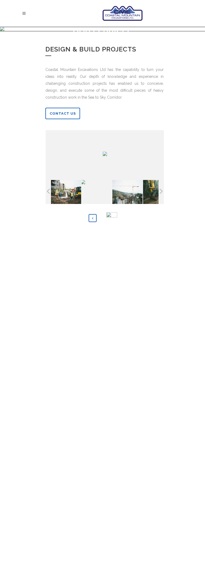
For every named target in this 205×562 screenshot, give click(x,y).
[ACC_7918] (66, 192)
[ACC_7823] (127, 192)
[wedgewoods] (97, 192)
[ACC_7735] (158, 192)
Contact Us (63, 113)
